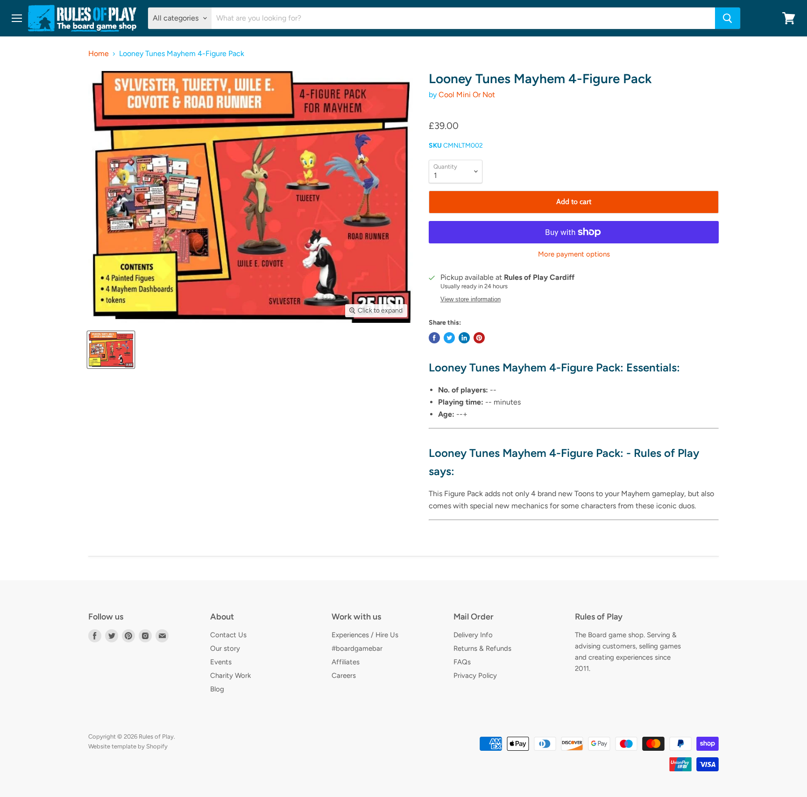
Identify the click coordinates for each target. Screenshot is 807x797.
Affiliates (346, 662)
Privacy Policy (475, 675)
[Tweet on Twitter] (449, 337)
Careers (344, 675)
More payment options (574, 254)
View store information (470, 299)
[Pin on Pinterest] (479, 337)
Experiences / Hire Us (365, 635)
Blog (217, 689)
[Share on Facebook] (434, 337)
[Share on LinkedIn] (464, 337)
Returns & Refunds (482, 648)
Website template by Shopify (128, 746)
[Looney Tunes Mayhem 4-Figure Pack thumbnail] (110, 349)
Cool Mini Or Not (467, 94)
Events (221, 662)
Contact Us (228, 635)
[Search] (727, 18)
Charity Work (230, 675)
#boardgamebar (357, 648)
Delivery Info (473, 635)
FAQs (462, 662)
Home (98, 54)
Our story (225, 648)
